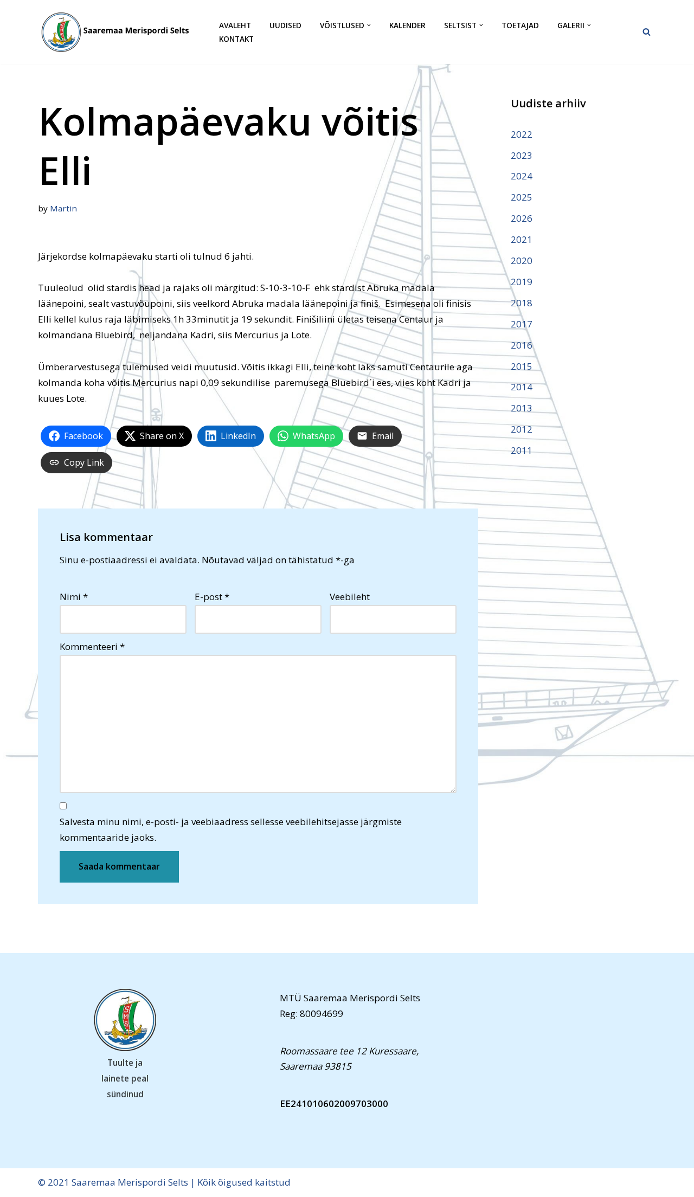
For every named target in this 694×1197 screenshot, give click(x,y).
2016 (521, 345)
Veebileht (350, 596)
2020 (521, 260)
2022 (521, 134)
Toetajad (520, 25)
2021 (521, 239)
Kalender (407, 25)
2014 (521, 387)
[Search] (646, 32)
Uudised (285, 25)
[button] (369, 25)
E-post (212, 596)
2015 (521, 366)
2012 (521, 429)
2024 (521, 176)
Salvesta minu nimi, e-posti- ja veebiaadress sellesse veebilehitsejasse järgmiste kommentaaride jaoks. (231, 829)
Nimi (74, 596)
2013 (521, 408)
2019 (521, 281)
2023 (521, 155)
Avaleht (235, 25)
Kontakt (236, 39)
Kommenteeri (92, 646)
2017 (521, 324)
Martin (63, 208)
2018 (521, 303)
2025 (521, 197)
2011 (521, 450)
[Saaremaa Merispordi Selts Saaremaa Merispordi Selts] (119, 32)
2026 (521, 218)
